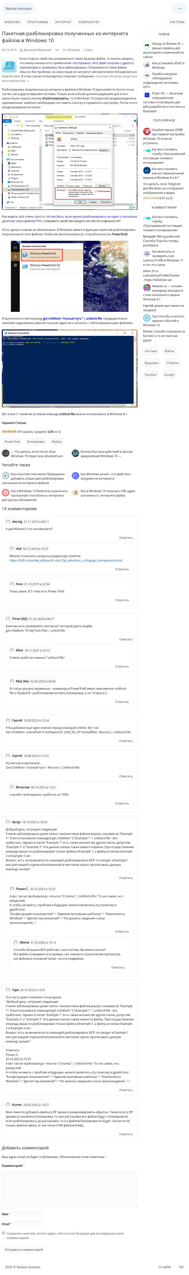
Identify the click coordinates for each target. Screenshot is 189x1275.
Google (169, 375)
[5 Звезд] (15, 431)
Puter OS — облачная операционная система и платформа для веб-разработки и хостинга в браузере (164, 102)
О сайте (165, 1267)
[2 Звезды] (6, 431)
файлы (57, 442)
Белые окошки (19, 8)
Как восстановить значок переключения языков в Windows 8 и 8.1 (163, 173)
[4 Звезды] (12, 431)
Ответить (126, 538)
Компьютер (89, 22)
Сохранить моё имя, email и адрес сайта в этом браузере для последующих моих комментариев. (65, 1235)
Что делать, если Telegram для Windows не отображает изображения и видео (163, 188)
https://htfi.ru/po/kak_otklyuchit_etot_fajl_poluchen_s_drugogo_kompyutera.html (66, 560)
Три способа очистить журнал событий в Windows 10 (163, 320)
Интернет (63, 22)
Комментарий (13, 1166)
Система (177, 22)
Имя (6, 1214)
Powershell (12, 442)
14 (57, 50)
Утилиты (172, 363)
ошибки (151, 375)
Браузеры (152, 363)
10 (64, 50)
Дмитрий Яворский (37, 50)
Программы (37, 22)
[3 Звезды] (9, 431)
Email (7, 1224)
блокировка (35, 442)
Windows (12, 22)
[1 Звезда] (3, 431)
